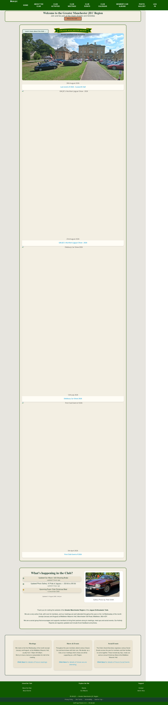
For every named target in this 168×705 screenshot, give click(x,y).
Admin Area (141, 691)
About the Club (38, 5)
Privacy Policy (69, 699)
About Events (27, 691)
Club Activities (55, 5)
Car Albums (84, 691)
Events (84, 688)
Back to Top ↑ (99, 699)
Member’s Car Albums (122, 5)
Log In (155, 5)
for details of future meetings (33, 662)
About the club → (73, 19)
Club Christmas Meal (59, 589)
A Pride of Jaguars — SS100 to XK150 (62, 583)
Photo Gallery (142, 5)
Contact (141, 688)
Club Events (87, 5)
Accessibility (88, 699)
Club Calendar (102, 5)
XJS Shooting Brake (61, 578)
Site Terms (79, 699)
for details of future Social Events (113, 662)
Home (25, 5)
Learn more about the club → (35, 31)
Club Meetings (72, 5)
